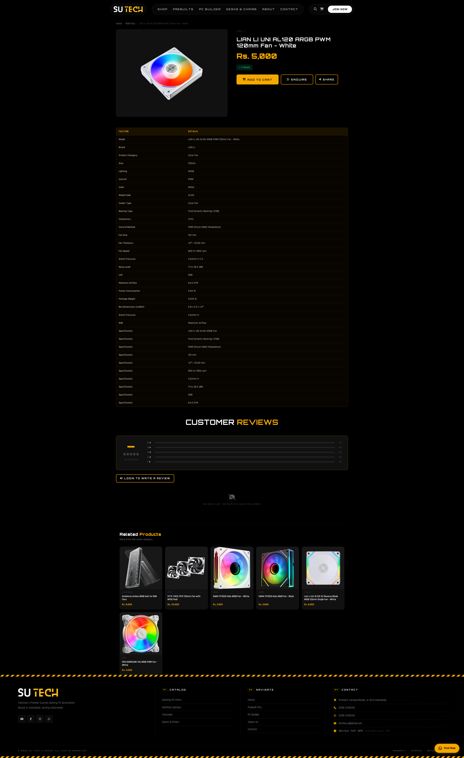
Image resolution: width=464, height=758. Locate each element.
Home (119, 23)
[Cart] (322, 9)
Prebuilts (183, 9)
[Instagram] (40, 719)
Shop (162, 9)
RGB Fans (130, 23)
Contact (289, 9)
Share (328, 79)
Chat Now (449, 748)
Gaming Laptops (171, 707)
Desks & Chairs (241, 9)
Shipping (416, 751)
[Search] (315, 9)
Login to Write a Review (147, 478)
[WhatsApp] (49, 719)
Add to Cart (259, 79)
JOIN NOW (340, 9)
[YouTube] (21, 719)
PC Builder (210, 9)
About (268, 9)
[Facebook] (30, 719)
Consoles (167, 714)
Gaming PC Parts (172, 700)
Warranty (399, 751)
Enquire (299, 79)
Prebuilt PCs (255, 707)
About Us (253, 722)
